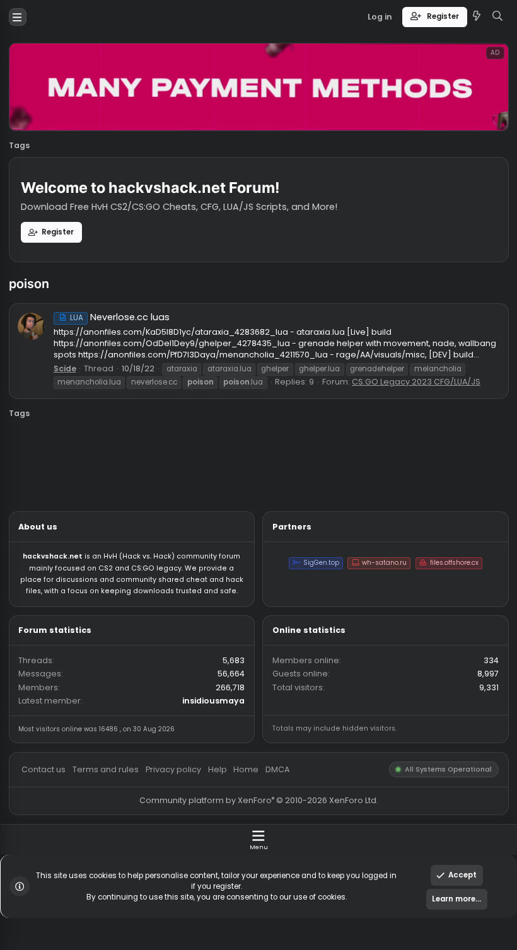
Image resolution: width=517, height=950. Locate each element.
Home (274, 854)
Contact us (48, 854)
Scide (71, 409)
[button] (19, 19)
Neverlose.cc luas (133, 352)
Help (241, 854)
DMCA (308, 854)
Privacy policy (192, 854)
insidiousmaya (237, 779)
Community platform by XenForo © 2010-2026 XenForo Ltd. (287, 890)
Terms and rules (117, 854)
